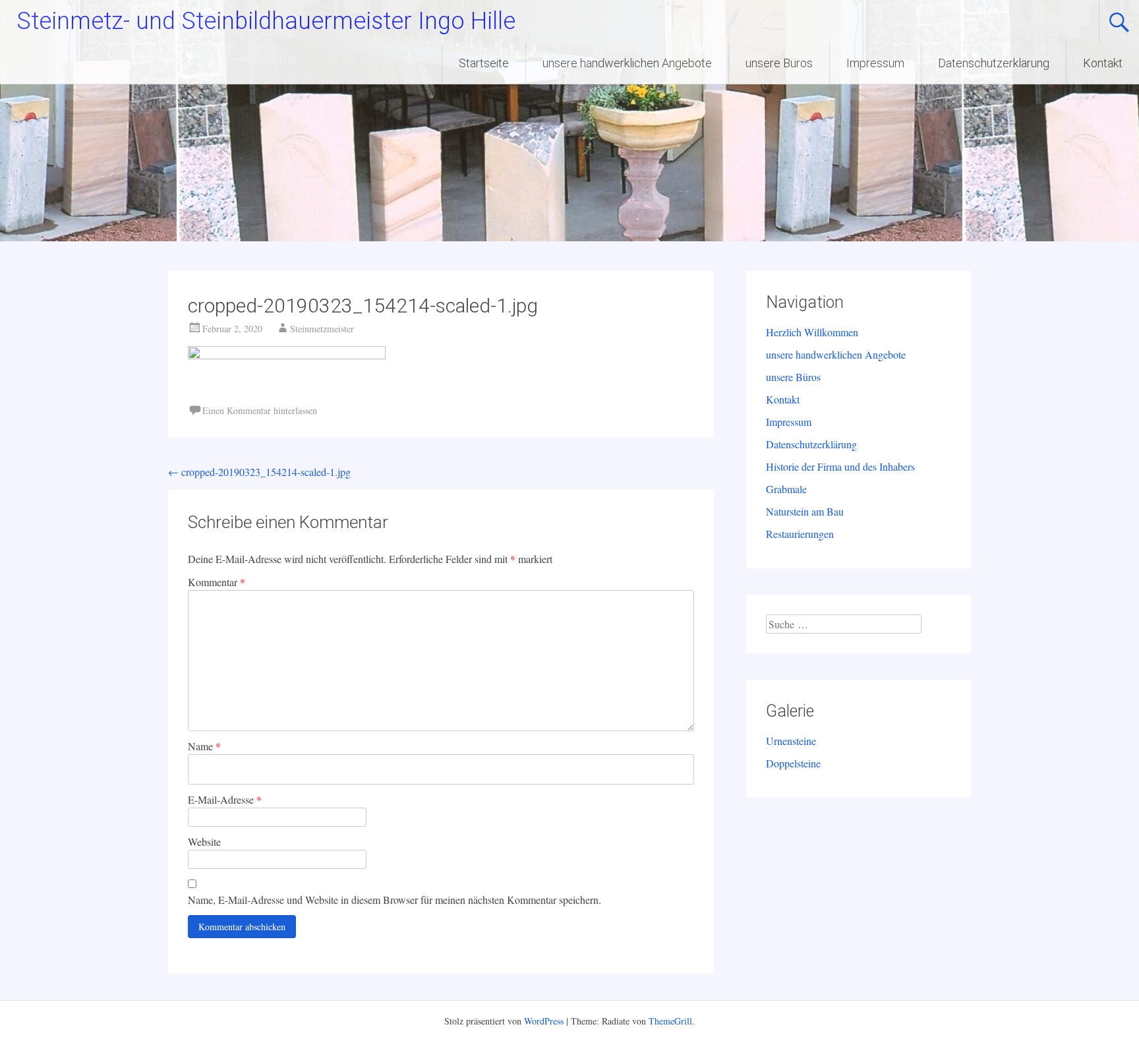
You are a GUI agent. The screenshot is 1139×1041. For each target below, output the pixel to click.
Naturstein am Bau (805, 511)
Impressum (875, 63)
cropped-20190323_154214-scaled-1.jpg (259, 472)
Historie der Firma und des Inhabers (840, 466)
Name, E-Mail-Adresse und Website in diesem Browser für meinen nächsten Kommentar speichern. (394, 900)
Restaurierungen (800, 534)
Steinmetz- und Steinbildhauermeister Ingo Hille (265, 21)
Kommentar (216, 582)
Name (204, 746)
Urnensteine (791, 741)
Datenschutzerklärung (993, 63)
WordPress (544, 1021)
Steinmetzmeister (322, 328)
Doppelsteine (793, 763)
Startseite (484, 63)
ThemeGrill (670, 1021)
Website (204, 841)
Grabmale (786, 489)
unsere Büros (779, 63)
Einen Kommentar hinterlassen (259, 410)
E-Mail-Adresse (225, 799)
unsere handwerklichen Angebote (627, 63)
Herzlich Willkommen (812, 332)
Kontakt (1103, 63)
